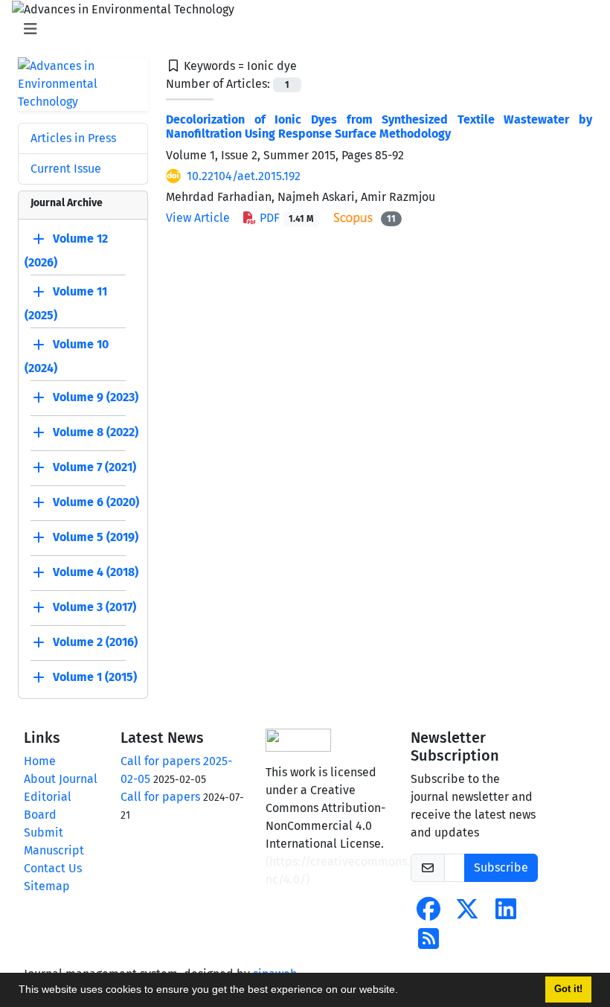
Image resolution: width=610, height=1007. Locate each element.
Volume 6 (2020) (96, 502)
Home (40, 761)
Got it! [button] (568, 989)
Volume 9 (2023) (95, 397)
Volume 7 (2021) (94, 467)
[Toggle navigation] (300, 29)
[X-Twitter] (467, 914)
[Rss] (428, 943)
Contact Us (53, 868)
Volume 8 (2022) (95, 432)
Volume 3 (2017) (94, 607)
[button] (403, 991)
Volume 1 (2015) (95, 677)
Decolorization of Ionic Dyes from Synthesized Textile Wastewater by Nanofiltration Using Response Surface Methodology (379, 126)
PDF (285, 218)
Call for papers (160, 797)
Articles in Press (73, 138)
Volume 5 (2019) (95, 537)
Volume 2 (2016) (95, 642)
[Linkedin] (506, 914)
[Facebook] (428, 914)
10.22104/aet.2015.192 (244, 176)
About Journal (60, 779)
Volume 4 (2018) (95, 572)
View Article (198, 218)
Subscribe (501, 867)
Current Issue (65, 169)
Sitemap (47, 886)
